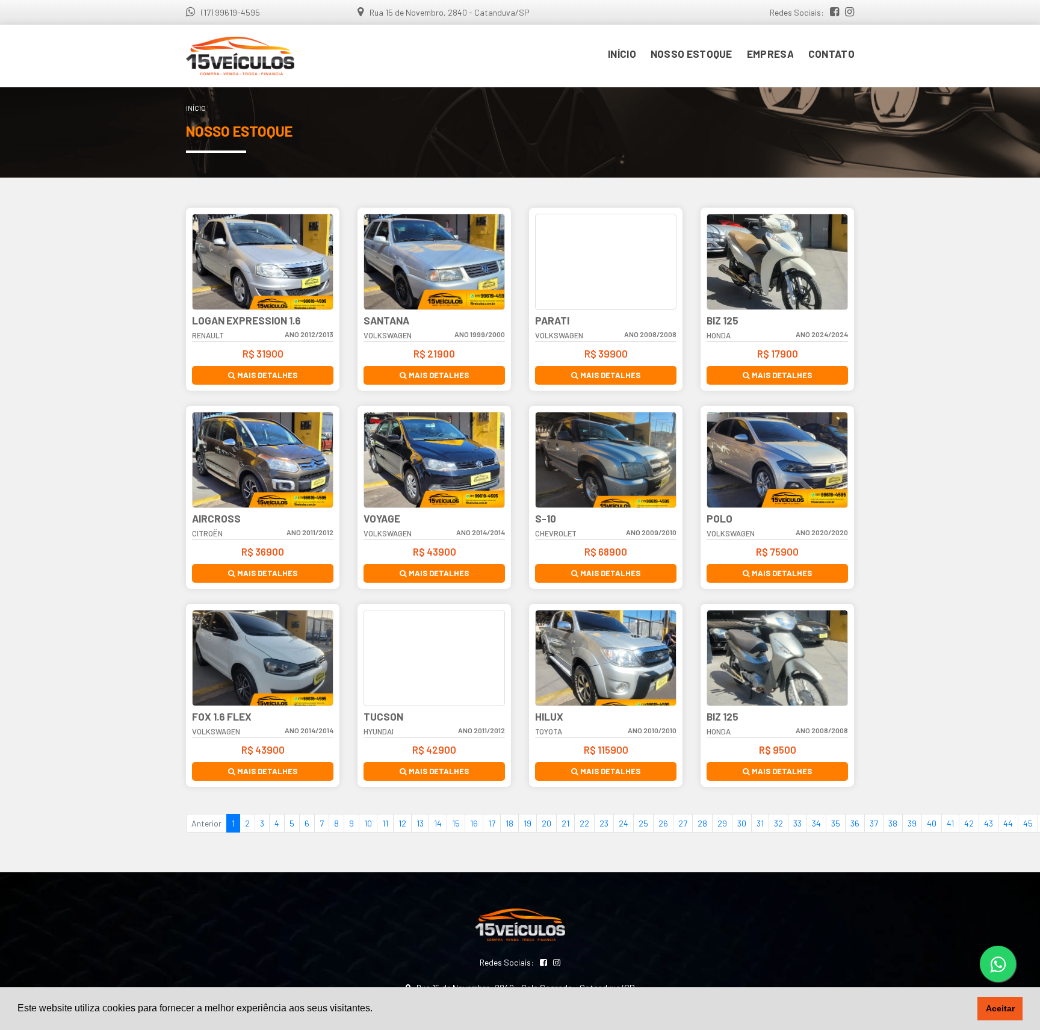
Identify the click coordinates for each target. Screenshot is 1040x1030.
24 (623, 823)
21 (565, 823)
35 (835, 823)
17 (491, 823)
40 (931, 823)
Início (196, 108)
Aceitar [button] (1000, 1008)
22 (584, 823)
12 (402, 823)
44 (1008, 823)
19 (527, 823)
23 (603, 823)
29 (722, 823)
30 (741, 823)
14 (438, 823)
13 (420, 823)
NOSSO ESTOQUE (691, 54)
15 (456, 823)
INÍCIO (622, 54)
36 (854, 823)
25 (643, 823)
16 (474, 823)
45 (1028, 823)
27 (682, 823)
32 (778, 823)
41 (950, 823)
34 (816, 823)
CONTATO (831, 54)
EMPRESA (770, 54)
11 (385, 823)
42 (969, 823)
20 (546, 823)
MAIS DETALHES (266, 375)
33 (797, 823)
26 (663, 823)
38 (892, 823)
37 (874, 823)
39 (912, 823)
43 (988, 823)
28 (702, 823)
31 (760, 823)
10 (368, 823)
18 (509, 823)
